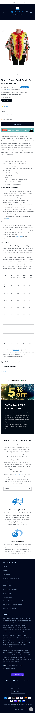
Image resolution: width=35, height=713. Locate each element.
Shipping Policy (7, 585)
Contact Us (6, 582)
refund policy (19, 236)
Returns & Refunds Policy (10, 589)
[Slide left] (14, 75)
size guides (16, 350)
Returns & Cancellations (10, 608)
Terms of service (14, 706)
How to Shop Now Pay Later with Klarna (14, 601)
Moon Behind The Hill (11, 704)
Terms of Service (7, 597)
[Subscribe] (30, 488)
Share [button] (4, 371)
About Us (5, 566)
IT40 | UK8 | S (7, 100)
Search (5, 570)
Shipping (8, 89)
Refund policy (29, 704)
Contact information (18, 709)
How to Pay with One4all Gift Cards (13, 604)
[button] (3, 12)
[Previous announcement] (3, 2)
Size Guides (6, 574)
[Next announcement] (32, 2)
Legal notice (31, 706)
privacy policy (19, 474)
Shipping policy (23, 706)
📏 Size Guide (5, 106)
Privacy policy (6, 706)
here (7, 218)
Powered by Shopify (20, 704)
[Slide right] (21, 75)
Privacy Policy (7, 593)
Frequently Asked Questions (11, 578)
